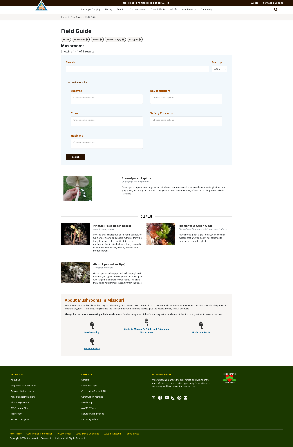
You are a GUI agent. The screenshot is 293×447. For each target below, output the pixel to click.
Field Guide (76, 17)
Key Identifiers (160, 91)
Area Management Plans (23, 396)
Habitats (77, 135)
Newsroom (16, 413)
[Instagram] (173, 398)
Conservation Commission (39, 433)
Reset (66, 39)
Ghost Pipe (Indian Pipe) (109, 264)
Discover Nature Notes (22, 391)
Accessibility (16, 433)
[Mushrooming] (92, 325)
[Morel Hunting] (92, 342)
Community (206, 9)
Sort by (217, 62)
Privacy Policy (64, 433)
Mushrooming (92, 332)
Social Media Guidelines (87, 433)
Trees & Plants (157, 9)
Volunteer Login (89, 385)
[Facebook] (160, 398)
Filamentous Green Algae (196, 226)
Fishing (108, 9)
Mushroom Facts (201, 332)
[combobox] (219, 69)
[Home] (41, 9)
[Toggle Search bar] (276, 10)
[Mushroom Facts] (201, 325)
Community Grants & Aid (93, 391)
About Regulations (20, 402)
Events (254, 2)
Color (74, 113)
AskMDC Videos (89, 408)
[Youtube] (167, 398)
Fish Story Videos (89, 419)
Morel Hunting (92, 348)
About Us (15, 379)
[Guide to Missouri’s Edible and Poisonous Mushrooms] (146, 322)
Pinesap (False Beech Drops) (112, 226)
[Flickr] (185, 398)
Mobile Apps (87, 402)
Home (64, 17)
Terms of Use (132, 433)
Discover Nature (137, 9)
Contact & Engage (273, 2)
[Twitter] (154, 398)
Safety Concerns (161, 113)
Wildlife (173, 9)
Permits (121, 9)
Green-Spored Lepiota (136, 178)
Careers (85, 379)
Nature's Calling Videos (92, 413)
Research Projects (20, 419)
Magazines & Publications (23, 385)
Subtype (76, 91)
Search (70, 62)
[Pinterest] (179, 398)
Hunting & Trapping (90, 9)
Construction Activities (92, 396)
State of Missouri (112, 433)
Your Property (189, 9)
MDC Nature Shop (20, 408)
